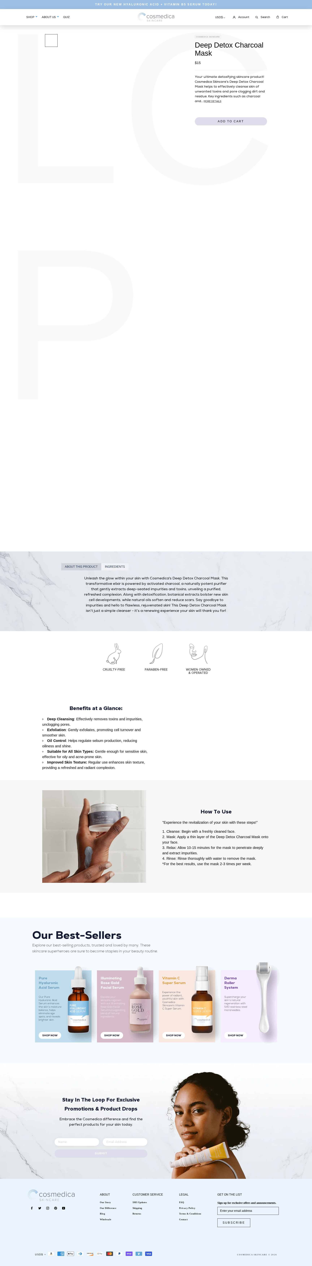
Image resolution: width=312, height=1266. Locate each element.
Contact (183, 1219)
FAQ (181, 1202)
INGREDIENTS (115, 566)
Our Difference (108, 1208)
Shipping (137, 1208)
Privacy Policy (187, 1208)
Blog (102, 1213)
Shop (30, 17)
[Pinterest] (55, 1208)
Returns (137, 1213)
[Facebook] (31, 1208)
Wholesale (105, 1219)
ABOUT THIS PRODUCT (81, 566)
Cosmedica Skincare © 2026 (257, 1255)
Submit (101, 1153)
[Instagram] (47, 1208)
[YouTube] (63, 1208)
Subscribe (234, 1222)
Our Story (105, 1202)
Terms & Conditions (190, 1213)
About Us (49, 17)
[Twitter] (39, 1208)
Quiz (66, 20)
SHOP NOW (50, 1035)
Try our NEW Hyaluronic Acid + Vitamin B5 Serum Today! (156, 4)
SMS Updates (140, 1202)
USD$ (219, 17)
